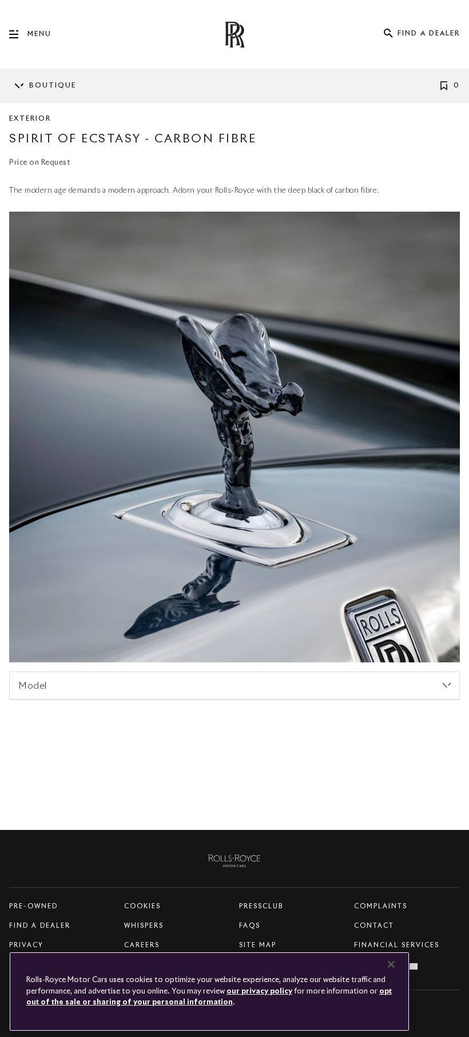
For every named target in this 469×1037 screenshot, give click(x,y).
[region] (209, 991)
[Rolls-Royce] (234, 858)
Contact (374, 926)
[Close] (391, 964)
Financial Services (396, 945)
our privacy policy (259, 991)
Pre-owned (33, 906)
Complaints (380, 906)
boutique (52, 85)
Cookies (142, 906)
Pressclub (261, 906)
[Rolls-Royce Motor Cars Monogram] (234, 34)
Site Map (257, 945)
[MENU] (18, 34)
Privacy (26, 945)
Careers (142, 945)
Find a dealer (39, 926)
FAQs (249, 926)
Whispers (144, 926)
